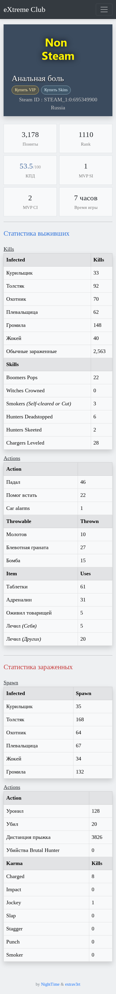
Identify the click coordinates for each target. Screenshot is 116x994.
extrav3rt (72, 984)
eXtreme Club (25, 9)
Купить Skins (56, 90)
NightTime (50, 984)
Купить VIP (25, 90)
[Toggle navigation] (104, 9)
